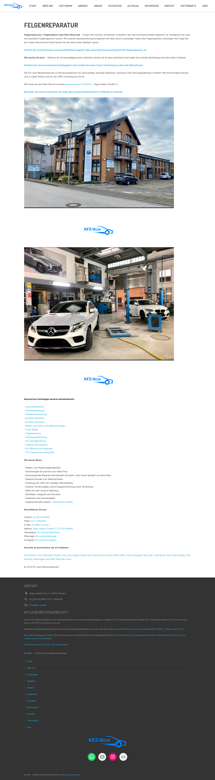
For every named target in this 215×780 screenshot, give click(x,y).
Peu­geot (138, 555)
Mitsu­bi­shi (48, 555)
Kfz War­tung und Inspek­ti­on (39, 448)
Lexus (64, 555)
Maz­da (57, 555)
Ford (187, 555)
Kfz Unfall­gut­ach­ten (35, 440)
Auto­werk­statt (66, 399)
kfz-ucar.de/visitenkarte (48, 532)
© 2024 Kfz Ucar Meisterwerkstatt (41, 566)
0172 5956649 (38, 520)
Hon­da (83, 555)
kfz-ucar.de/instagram (46, 539)
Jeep (145, 555)
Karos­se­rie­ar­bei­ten (34, 406)
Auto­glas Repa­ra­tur (34, 418)
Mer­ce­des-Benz (63, 559)
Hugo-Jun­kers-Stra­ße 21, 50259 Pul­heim (53, 528)
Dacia (94, 555)
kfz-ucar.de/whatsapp (45, 536)
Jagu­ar (76, 555)
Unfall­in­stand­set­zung (36, 414)
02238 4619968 (41, 517)
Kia (70, 555)
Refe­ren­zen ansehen (63, 501)
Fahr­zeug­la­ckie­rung (34, 410)
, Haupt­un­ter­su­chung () (39, 452)
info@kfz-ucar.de (40, 524)
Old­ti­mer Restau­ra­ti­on (36, 444)
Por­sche (28, 559)
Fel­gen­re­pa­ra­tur (33, 433)
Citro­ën (102, 555)
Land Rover (159, 555)
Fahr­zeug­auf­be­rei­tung (36, 437)
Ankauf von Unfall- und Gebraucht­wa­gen (45, 425)
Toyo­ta (129, 555)
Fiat (89, 555)
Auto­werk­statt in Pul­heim (78, 84)
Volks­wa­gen (39, 559)
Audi (47, 559)
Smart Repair (31, 429)
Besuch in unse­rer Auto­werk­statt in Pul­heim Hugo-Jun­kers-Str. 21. (155, 629)
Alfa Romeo (30, 555)
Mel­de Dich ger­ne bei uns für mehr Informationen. (46, 644)
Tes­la (39, 555)
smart (109, 555)
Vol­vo (169, 555)
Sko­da (181, 555)
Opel (175, 555)
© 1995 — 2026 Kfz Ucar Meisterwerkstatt (45, 653)
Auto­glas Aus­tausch (35, 421)
